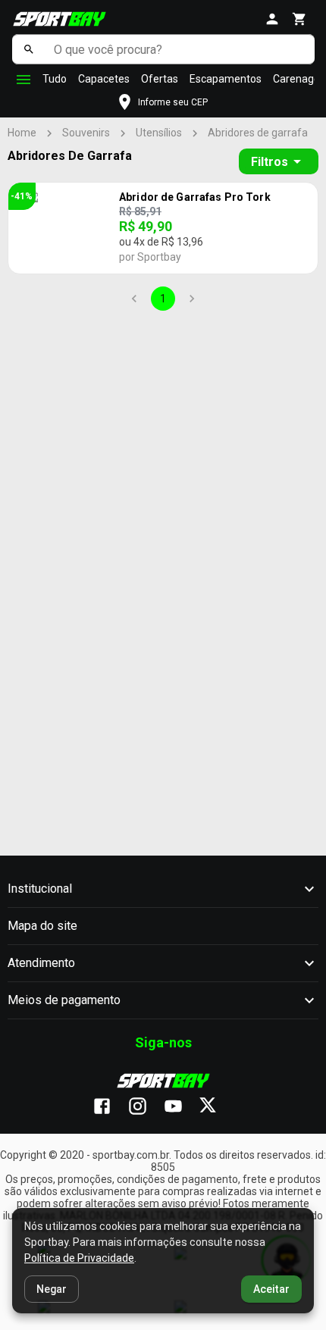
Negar (51, 1289)
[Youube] (181, 1107)
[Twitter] (216, 1107)
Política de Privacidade (79, 1258)
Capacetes (104, 79)
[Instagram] (145, 1107)
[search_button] (29, 49)
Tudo (54, 79)
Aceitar (271, 1289)
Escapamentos (226, 79)
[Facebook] (109, 1107)
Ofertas (159, 79)
